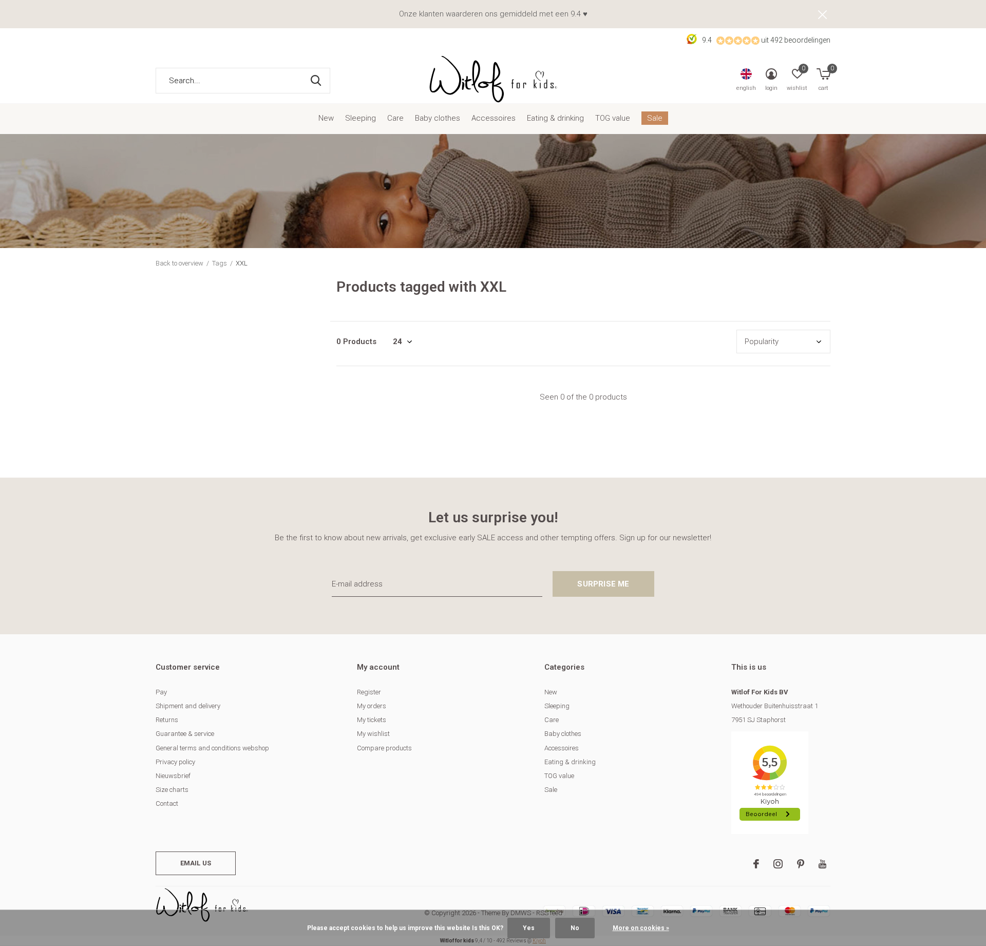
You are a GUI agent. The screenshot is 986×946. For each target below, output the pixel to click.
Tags (219, 263)
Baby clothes (437, 118)
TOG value (612, 118)
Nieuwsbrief (173, 776)
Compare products (384, 748)
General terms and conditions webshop (212, 748)
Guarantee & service (185, 733)
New (326, 118)
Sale (654, 118)
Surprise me (603, 584)
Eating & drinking (555, 118)
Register (369, 692)
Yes (529, 928)
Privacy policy (175, 762)
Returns (167, 720)
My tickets (371, 720)
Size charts (172, 789)
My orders (371, 706)
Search (315, 80)
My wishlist (373, 733)
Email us (195, 863)
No (575, 928)
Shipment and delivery (188, 706)
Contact (167, 803)
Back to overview (179, 263)
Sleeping (360, 118)
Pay (161, 692)
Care (395, 118)
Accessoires (493, 118)
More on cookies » (641, 928)
